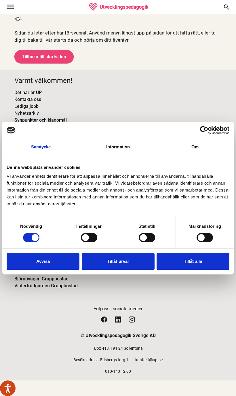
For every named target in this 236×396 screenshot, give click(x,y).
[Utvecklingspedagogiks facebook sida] (104, 319)
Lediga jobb (26, 106)
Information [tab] (118, 146)
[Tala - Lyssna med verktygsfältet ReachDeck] (8, 388)
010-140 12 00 (118, 371)
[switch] (89, 237)
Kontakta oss (27, 99)
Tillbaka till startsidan (44, 57)
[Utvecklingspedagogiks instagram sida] (131, 319)
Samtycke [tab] (41, 146)
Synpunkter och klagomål (40, 120)
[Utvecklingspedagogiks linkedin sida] (118, 319)
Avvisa (43, 261)
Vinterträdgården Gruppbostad (46, 285)
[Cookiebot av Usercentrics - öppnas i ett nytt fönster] (204, 130)
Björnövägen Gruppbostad (41, 279)
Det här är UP (28, 92)
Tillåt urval (118, 261)
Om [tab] (195, 146)
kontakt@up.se (149, 359)
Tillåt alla (193, 261)
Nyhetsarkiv (26, 113)
